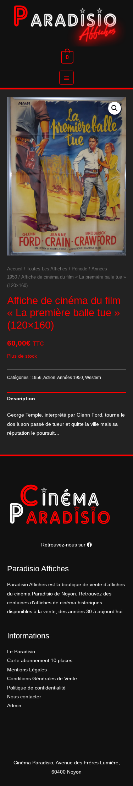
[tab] (66, 399)
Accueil (14, 268)
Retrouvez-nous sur (64, 545)
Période (79, 268)
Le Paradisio (21, 651)
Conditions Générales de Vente (42, 678)
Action (49, 377)
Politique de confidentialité (36, 688)
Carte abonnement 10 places (39, 660)
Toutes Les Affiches (47, 268)
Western (93, 377)
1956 (36, 377)
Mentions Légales (27, 669)
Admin (14, 705)
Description (21, 398)
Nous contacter (24, 696)
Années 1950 (70, 377)
